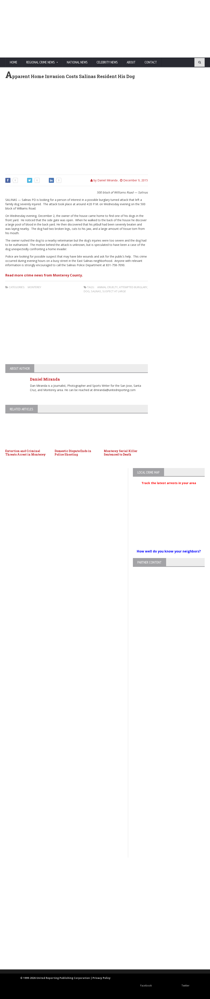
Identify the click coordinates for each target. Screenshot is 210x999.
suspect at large (114, 291)
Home (13, 62)
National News (77, 62)
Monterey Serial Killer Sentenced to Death (120, 452)
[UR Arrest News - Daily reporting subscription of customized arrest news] (101, 936)
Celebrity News (107, 62)
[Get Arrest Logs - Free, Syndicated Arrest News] (101, 909)
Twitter (185, 985)
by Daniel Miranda (105, 180)
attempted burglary (133, 287)
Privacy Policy (101, 978)
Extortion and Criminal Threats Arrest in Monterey (25, 452)
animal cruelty (107, 287)
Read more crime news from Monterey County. (44, 275)
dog (87, 291)
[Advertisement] (126, 29)
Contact (151, 62)
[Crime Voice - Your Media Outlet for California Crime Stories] (101, 953)
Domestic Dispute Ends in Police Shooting (73, 452)
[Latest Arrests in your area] (169, 488)
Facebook (146, 985)
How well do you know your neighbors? (169, 551)
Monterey (34, 287)
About (131, 62)
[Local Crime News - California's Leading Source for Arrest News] (101, 892)
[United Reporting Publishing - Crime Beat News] (101, 874)
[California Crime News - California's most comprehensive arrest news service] (101, 922)
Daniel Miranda (45, 379)
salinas (96, 291)
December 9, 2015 (135, 180)
